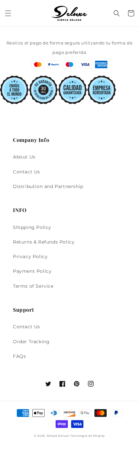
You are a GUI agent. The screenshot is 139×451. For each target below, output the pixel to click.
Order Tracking (31, 342)
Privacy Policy (30, 256)
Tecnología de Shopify (87, 435)
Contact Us (26, 172)
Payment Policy (32, 271)
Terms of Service (33, 286)
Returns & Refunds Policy (43, 242)
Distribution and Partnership (48, 186)
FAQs (19, 356)
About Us (24, 157)
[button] (8, 13)
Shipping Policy (32, 227)
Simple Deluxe (58, 435)
